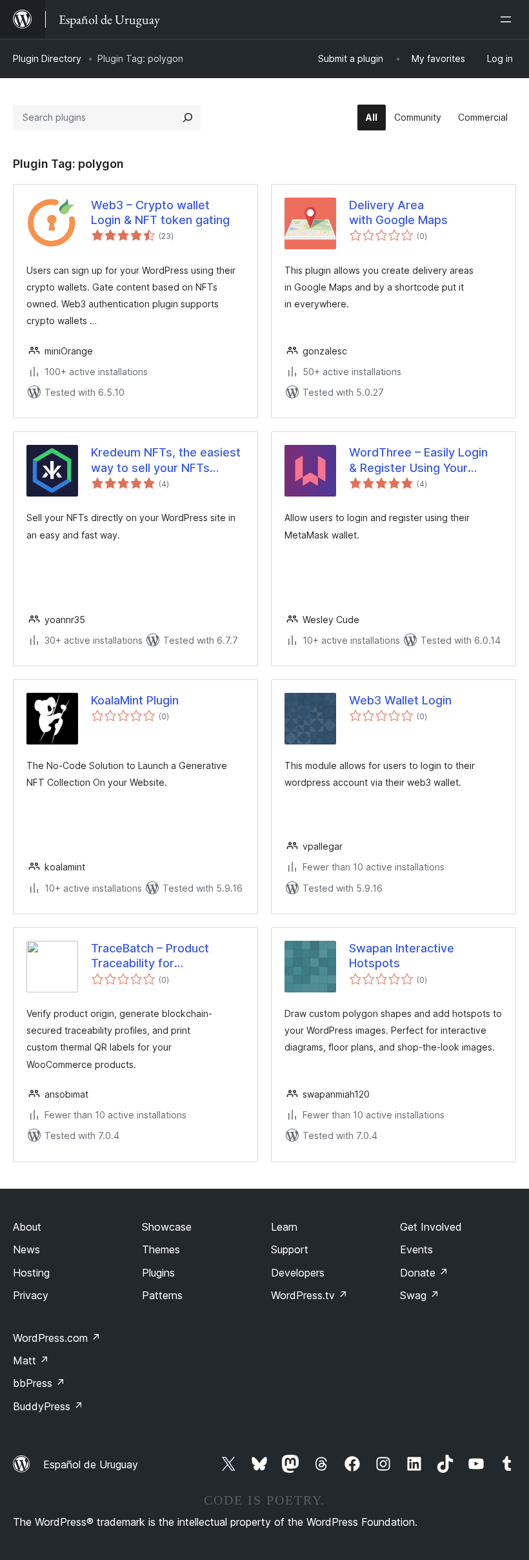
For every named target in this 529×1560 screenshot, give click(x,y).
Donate (424, 1272)
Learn (284, 1226)
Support (289, 1249)
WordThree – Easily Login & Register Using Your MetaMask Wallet (418, 460)
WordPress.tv (309, 1295)
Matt (31, 1360)
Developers (297, 1272)
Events (416, 1249)
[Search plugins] (188, 117)
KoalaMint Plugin (135, 700)
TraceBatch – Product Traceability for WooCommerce (150, 956)
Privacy (30, 1295)
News (26, 1249)
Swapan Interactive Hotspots (401, 955)
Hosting (31, 1272)
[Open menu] (508, 19)
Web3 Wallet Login (400, 700)
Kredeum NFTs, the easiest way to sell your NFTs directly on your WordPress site (166, 460)
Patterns (162, 1295)
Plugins (158, 1272)
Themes (161, 1249)
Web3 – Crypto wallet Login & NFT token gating (160, 212)
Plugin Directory (47, 58)
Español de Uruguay (90, 1464)
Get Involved (431, 1226)
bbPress (39, 1383)
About (27, 1226)
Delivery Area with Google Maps (398, 212)
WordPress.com (57, 1337)
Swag (419, 1295)
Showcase (167, 1226)
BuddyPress (48, 1406)
